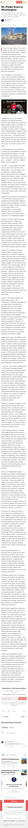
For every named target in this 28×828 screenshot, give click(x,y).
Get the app (22, 821)
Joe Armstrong (8, 742)
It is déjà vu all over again (8, 774)
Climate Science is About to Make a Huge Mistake (10, 771)
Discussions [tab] (13, 755)
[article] (14, 763)
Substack (6, 824)
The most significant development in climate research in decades (10, 762)
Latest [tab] (7, 755)
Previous (6, 716)
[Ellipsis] (26, 741)
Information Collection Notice (17, 703)
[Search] (25, 754)
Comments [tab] (5, 727)
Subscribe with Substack (15, 807)
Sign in (24, 2)
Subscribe (19, 2)
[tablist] (8, 727)
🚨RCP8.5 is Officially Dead (10, 759)
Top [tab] (3, 755)
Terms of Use (21, 702)
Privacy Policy (19, 813)
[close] (23, 778)
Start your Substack (10, 821)
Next (23, 716)
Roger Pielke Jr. (9, 19)
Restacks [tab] (11, 727)
